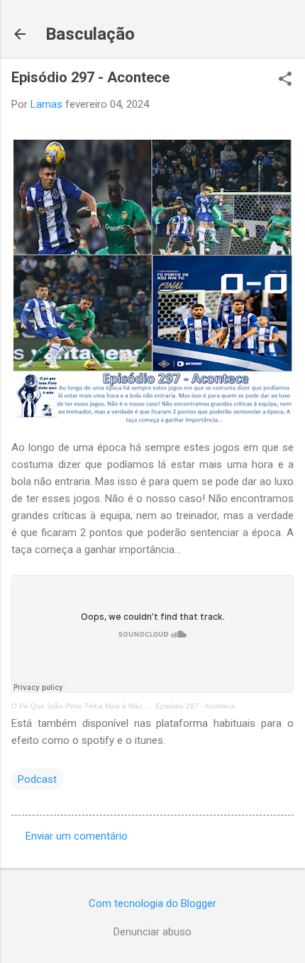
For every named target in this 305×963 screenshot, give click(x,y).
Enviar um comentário (77, 836)
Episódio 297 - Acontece (195, 706)
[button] (285, 80)
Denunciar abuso (152, 931)
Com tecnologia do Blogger (152, 903)
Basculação (90, 34)
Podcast (37, 779)
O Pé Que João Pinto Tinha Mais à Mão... (80, 706)
